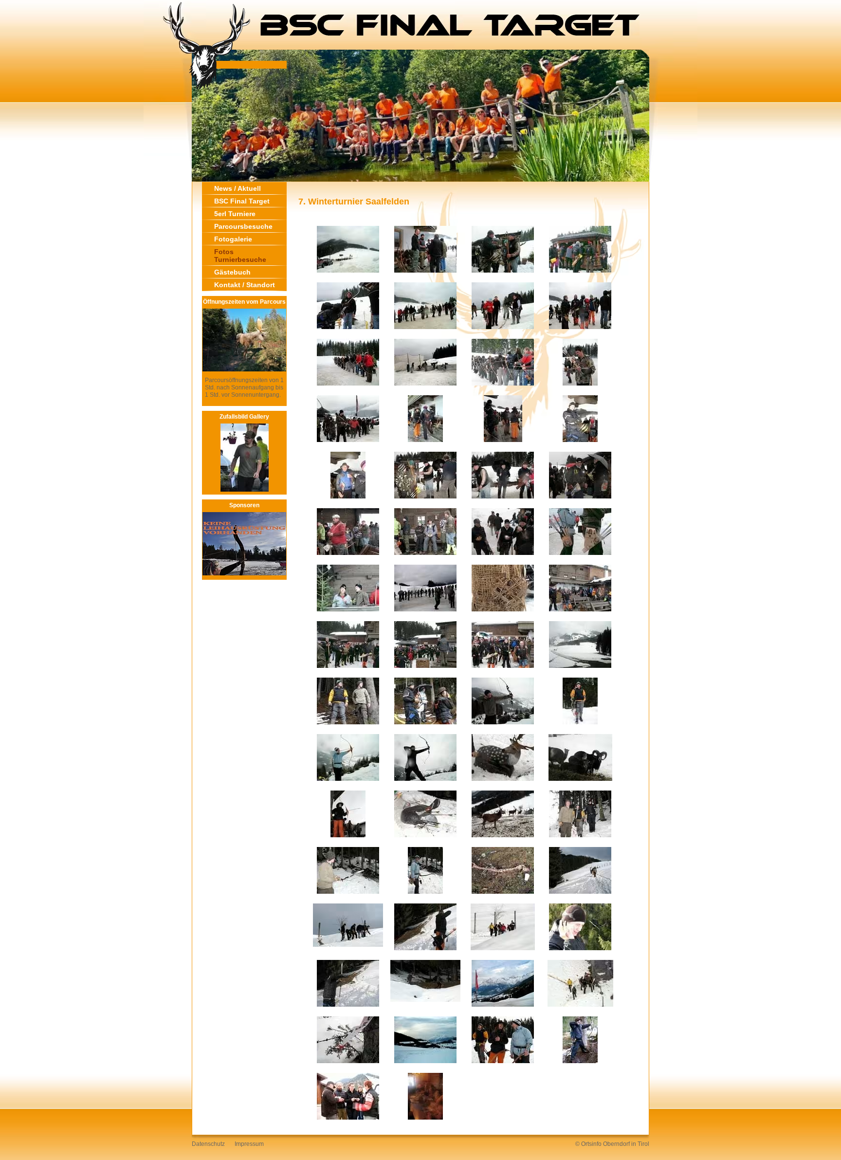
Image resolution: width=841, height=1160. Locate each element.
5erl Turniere (235, 214)
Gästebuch (232, 272)
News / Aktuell (237, 188)
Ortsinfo (591, 1144)
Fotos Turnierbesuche (240, 255)
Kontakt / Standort (244, 285)
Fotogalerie (233, 239)
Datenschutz (208, 1144)
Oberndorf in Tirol (626, 1144)
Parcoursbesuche (243, 226)
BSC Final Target (242, 201)
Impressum (249, 1144)
